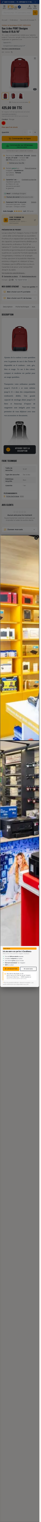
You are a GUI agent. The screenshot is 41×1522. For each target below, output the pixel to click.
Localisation (12, 969)
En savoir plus (28, 969)
